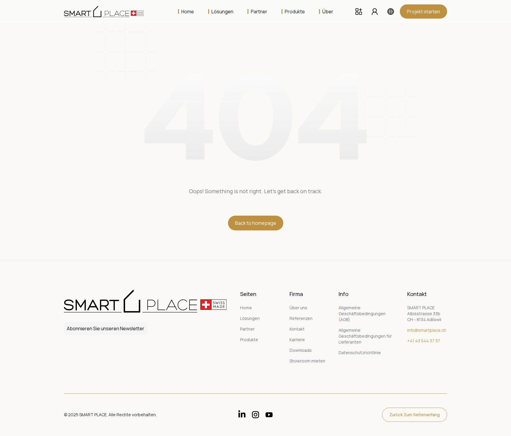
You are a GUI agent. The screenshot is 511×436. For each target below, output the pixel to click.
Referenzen (301, 318)
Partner (247, 329)
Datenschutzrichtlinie (360, 352)
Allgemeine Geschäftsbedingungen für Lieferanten (365, 336)
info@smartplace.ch (426, 330)
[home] (108, 11)
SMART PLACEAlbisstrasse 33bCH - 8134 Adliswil (424, 313)
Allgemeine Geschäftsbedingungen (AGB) (362, 313)
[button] (220, 11)
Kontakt (297, 329)
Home (246, 307)
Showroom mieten (307, 361)
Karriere (297, 339)
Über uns (298, 307)
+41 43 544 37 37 (423, 341)
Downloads (301, 350)
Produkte (249, 339)
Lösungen (250, 318)
